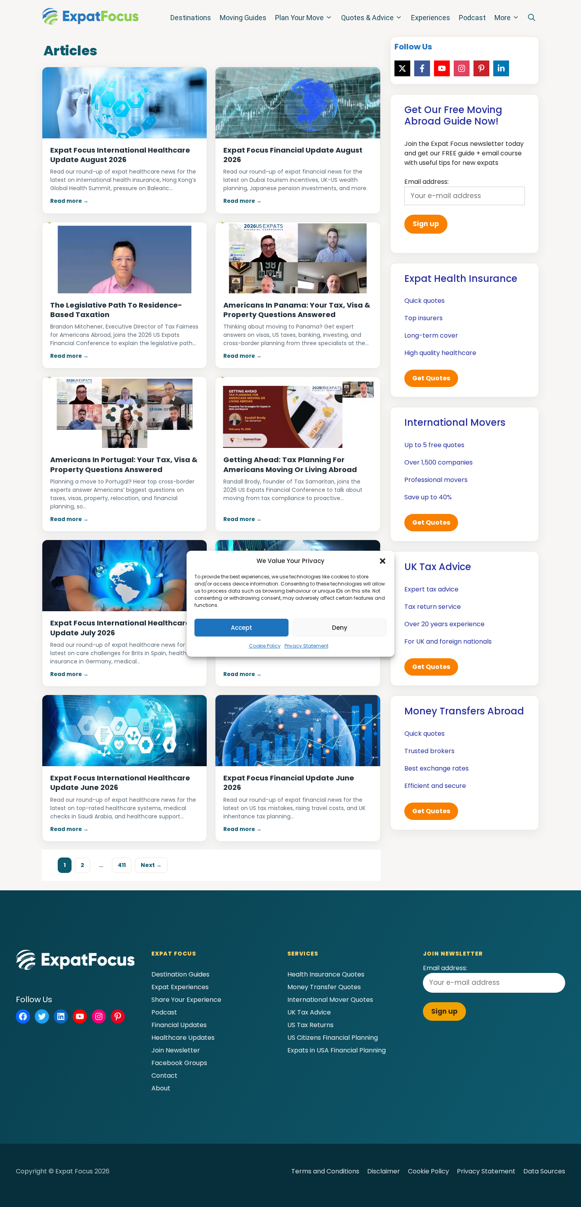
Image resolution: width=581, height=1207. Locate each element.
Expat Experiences (180, 987)
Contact (164, 1075)
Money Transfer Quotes (324, 987)
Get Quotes (431, 378)
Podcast (472, 17)
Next (151, 865)
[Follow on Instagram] (462, 68)
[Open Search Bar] (532, 18)
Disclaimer (383, 1171)
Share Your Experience (186, 999)
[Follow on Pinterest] (481, 68)
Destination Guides (180, 974)
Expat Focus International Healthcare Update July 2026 (120, 627)
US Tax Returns (310, 1024)
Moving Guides (243, 17)
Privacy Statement (306, 645)
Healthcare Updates (183, 1037)
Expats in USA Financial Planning (336, 1050)
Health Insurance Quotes (325, 974)
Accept (241, 627)
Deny (339, 627)
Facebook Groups (179, 1062)
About (160, 1088)
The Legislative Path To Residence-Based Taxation (116, 309)
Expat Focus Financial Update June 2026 (288, 782)
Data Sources (544, 1171)
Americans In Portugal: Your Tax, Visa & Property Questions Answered (124, 464)
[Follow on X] (402, 68)
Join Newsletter (175, 1050)
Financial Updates (179, 1024)
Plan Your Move (299, 17)
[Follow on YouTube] (442, 68)
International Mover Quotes (330, 999)
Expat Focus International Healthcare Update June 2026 (120, 782)
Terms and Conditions (325, 1171)
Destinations (190, 17)
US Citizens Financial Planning (332, 1037)
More (502, 17)
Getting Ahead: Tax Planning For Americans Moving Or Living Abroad (290, 464)
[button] (383, 561)
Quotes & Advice (367, 17)
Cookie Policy (265, 645)
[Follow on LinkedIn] (501, 68)
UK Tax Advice (309, 1012)
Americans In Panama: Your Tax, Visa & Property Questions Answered (296, 309)
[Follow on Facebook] (422, 68)
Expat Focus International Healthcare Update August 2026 (120, 154)
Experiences (430, 17)
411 (124, 865)
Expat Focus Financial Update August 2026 (292, 154)
